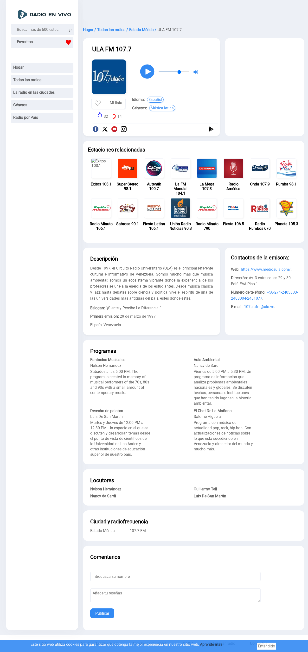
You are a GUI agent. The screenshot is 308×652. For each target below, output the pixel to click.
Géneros (20, 105)
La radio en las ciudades (34, 92)
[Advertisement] (193, 12)
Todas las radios (27, 80)
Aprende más (211, 644)
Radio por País (25, 117)
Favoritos (25, 42)
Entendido (266, 646)
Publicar (102, 613)
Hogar (18, 67)
